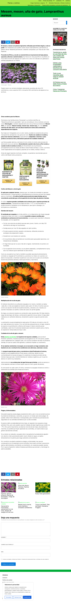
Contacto (4, 577)
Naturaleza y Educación (34, 5)
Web (2, 551)
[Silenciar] (64, 44)
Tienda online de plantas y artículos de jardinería (55, 5)
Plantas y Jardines (14, 3)
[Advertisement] (25, 29)
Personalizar (9, 597)
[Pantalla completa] (66, 44)
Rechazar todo (17, 597)
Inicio (40, 0)
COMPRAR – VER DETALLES (8, 181)
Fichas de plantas (47, 0)
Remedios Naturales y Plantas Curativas (59, 3)
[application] (60, 39)
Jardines (67, 0)
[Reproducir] (55, 44)
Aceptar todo (27, 597)
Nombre (3, 537)
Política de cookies (7, 579)
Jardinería (58, 0)
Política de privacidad (8, 582)
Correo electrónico (7, 544)
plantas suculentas (10, 337)
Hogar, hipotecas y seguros (38, 3)
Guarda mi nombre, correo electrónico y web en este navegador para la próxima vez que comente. (26, 559)
